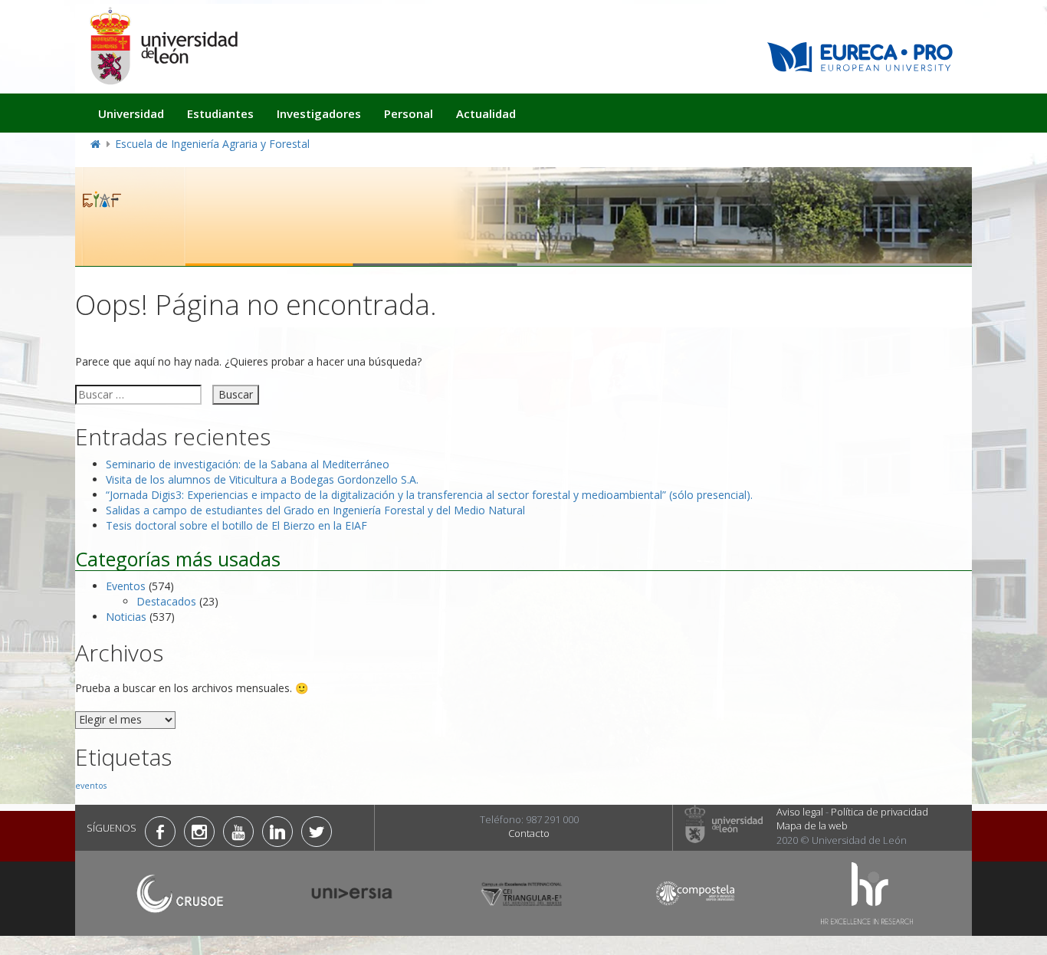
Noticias (126, 616)
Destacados (166, 601)
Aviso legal (799, 812)
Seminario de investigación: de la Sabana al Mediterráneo (247, 464)
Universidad (131, 113)
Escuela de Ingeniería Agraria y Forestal (212, 143)
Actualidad (486, 113)
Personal (408, 113)
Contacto (529, 833)
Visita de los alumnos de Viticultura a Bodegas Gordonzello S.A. (262, 479)
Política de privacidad (879, 812)
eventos (91, 785)
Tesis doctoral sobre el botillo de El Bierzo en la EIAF (236, 525)
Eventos (126, 586)
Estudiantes (220, 113)
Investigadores (319, 113)
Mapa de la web (812, 825)
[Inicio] (163, 45)
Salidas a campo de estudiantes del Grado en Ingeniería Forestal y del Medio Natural (315, 510)
